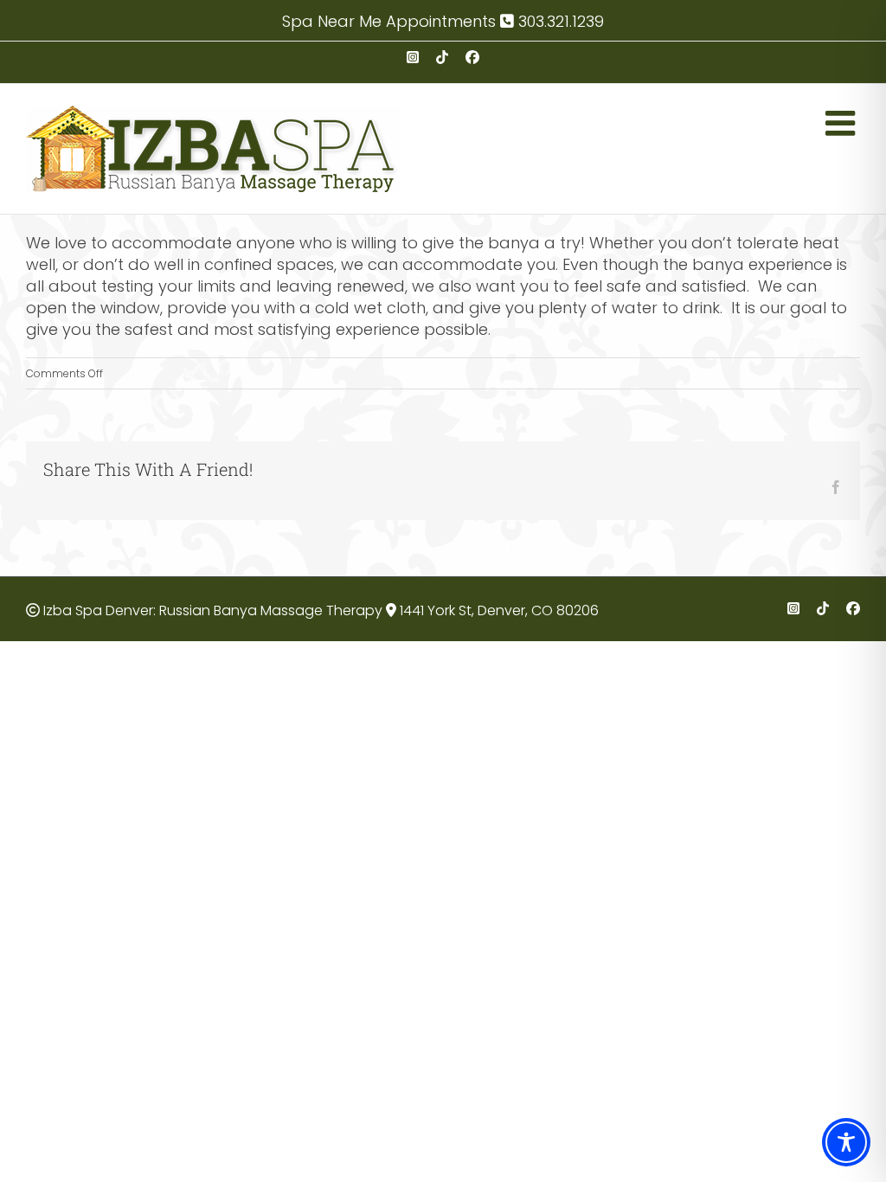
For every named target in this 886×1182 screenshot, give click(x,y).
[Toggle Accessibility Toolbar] (846, 1142)
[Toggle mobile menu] (842, 123)
